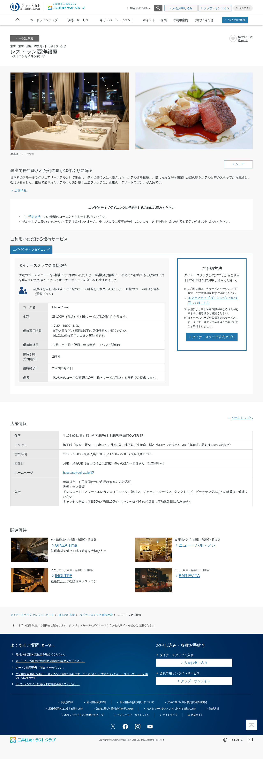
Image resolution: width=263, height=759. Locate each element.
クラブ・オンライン (217, 8)
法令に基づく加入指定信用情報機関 (187, 702)
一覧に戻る (26, 38)
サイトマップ (170, 714)
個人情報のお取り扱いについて (136, 702)
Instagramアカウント (138, 726)
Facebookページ (125, 726)
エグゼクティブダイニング (31, 249)
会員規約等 (67, 702)
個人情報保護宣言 (96, 702)
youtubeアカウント (150, 726)
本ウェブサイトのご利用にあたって (84, 714)
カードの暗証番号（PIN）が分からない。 (40, 667)
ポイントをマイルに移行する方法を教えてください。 (48, 684)
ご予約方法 (33, 216)
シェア (240, 164)
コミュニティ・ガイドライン (133, 714)
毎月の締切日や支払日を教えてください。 (41, 654)
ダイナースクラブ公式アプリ (213, 337)
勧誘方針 (214, 708)
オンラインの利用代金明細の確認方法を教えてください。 (50, 661)
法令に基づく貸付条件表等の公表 (114, 708)
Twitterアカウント (113, 726)
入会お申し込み (182, 8)
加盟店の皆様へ (140, 8)
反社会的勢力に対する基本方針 (65, 708)
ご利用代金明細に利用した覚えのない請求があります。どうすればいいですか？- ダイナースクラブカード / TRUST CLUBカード (82, 676)
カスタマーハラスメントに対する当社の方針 (171, 708)
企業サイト (245, 8)
